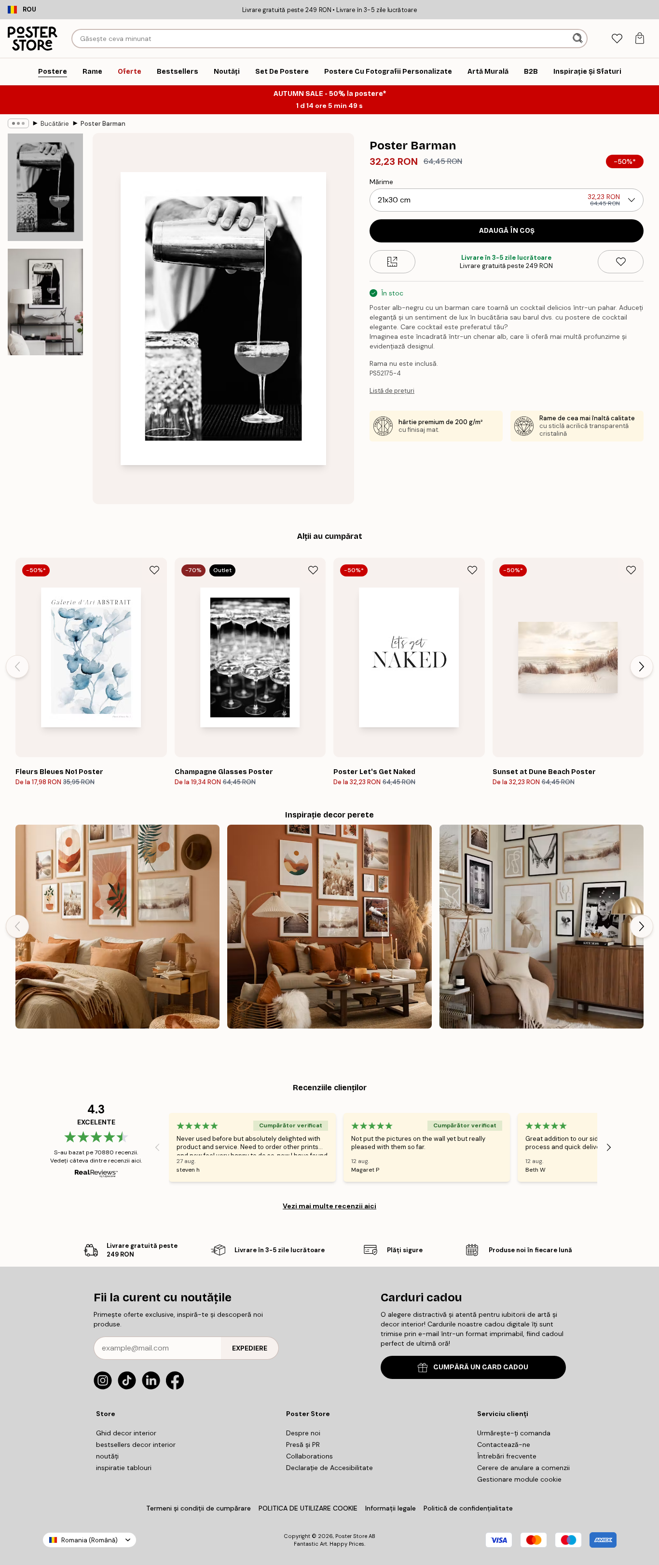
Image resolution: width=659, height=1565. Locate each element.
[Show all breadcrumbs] (18, 123)
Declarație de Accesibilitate (329, 1467)
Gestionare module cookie (519, 1479)
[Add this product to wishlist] (621, 261)
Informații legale (390, 1508)
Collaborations (309, 1456)
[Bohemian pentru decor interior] (117, 927)
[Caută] (579, 38)
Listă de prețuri (392, 391)
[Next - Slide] (641, 666)
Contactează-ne (503, 1444)
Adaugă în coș (507, 231)
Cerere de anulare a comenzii (523, 1467)
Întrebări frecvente (506, 1456)
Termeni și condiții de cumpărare (198, 1508)
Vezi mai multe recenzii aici (329, 1206)
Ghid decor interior (126, 1433)
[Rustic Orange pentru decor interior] (329, 927)
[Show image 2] (45, 302)
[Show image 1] (45, 187)
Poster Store (351, 1536)
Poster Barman (103, 124)
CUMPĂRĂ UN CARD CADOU (480, 1367)
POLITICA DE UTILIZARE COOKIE (308, 1508)
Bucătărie (55, 124)
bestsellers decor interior (136, 1444)
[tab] (616, 39)
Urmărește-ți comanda (513, 1433)
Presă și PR (303, 1444)
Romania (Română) (89, 1540)
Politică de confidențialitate (468, 1508)
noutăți (107, 1456)
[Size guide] (392, 261)
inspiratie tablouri (123, 1467)
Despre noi (303, 1433)
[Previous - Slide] (17, 666)
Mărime (381, 181)
